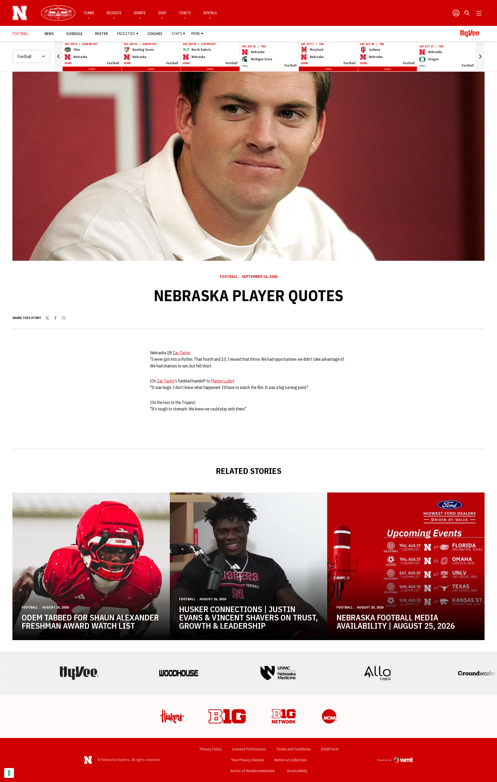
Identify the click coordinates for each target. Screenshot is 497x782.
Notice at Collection (290, 760)
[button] (58, 56)
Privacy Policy (211, 749)
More (195, 33)
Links (92, 69)
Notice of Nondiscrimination (252, 771)
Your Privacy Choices (247, 760)
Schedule (74, 33)
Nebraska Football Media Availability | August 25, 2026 (396, 621)
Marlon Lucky (222, 380)
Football (229, 276)
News (49, 33)
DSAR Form (329, 749)
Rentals (210, 13)
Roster (101, 33)
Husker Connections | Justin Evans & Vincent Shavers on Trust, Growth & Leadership (248, 617)
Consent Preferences (249, 749)
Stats (177, 33)
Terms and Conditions (293, 749)
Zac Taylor (181, 352)
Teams (89, 13)
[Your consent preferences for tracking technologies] (9, 773)
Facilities (126, 33)
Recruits (114, 13)
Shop (162, 13)
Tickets (185, 13)
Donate (140, 13)
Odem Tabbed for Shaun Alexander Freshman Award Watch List (90, 621)
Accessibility (297, 770)
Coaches (155, 33)
